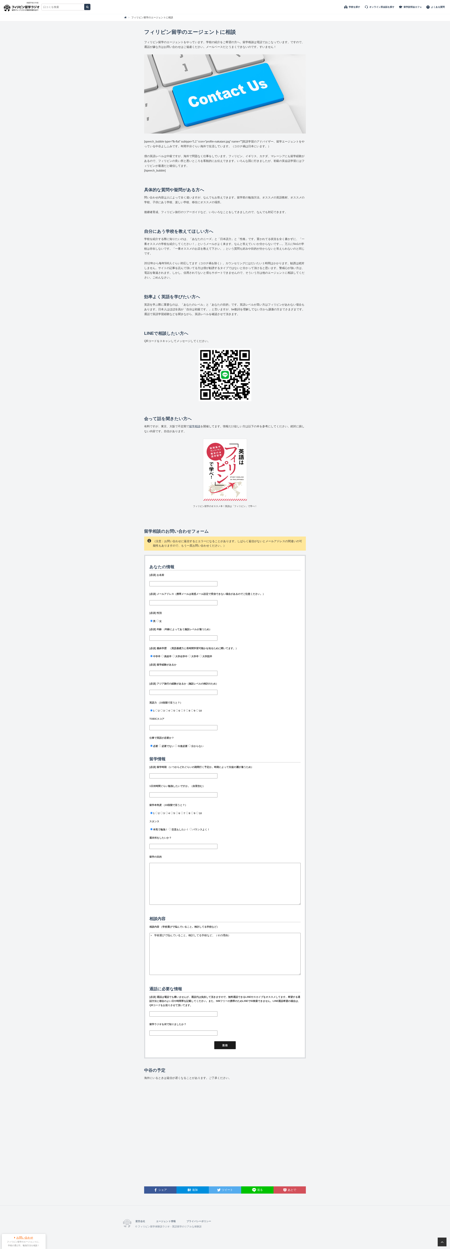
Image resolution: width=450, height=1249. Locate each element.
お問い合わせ (24, 1237)
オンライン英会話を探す (381, 7)
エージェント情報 (166, 1221)
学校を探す (354, 7)
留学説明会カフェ (413, 7)
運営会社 (140, 1221)
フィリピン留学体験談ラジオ (22, 7)
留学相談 (194, 426)
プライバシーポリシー (199, 1221)
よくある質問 (438, 7)
